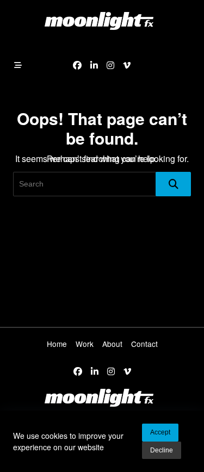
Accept (160, 432)
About (112, 343)
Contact (144, 343)
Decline (161, 450)
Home (57, 343)
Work (85, 343)
